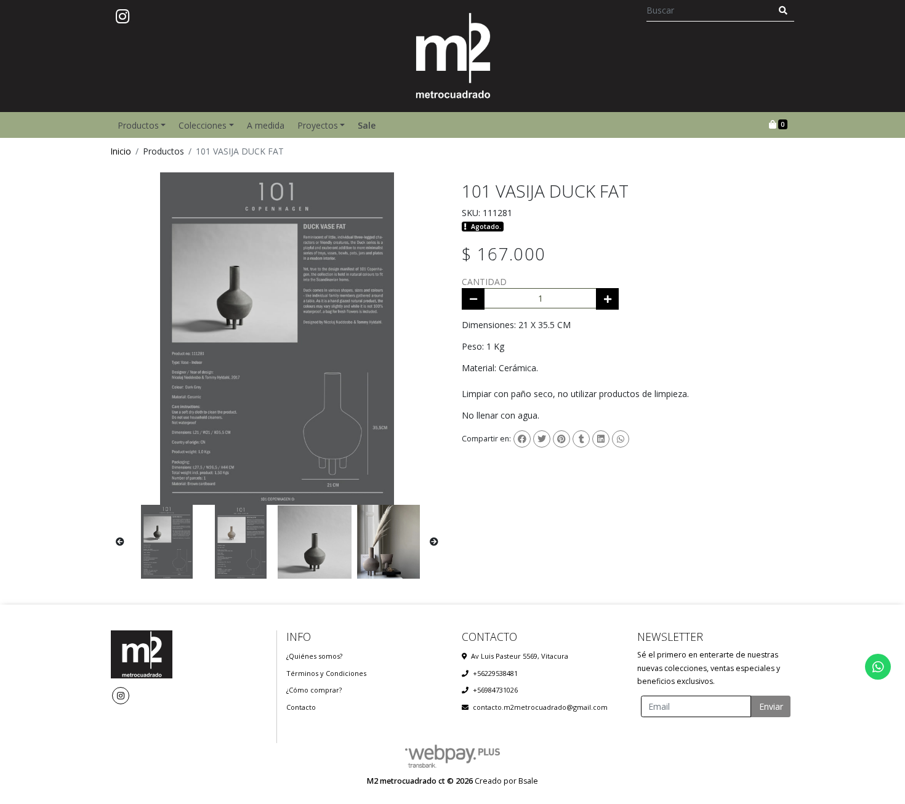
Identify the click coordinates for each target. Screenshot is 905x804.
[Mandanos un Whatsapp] (878, 667)
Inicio (120, 151)
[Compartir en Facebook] (522, 439)
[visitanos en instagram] (122, 16)
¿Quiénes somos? (314, 656)
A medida (265, 125)
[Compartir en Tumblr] (581, 439)
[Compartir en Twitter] (541, 439)
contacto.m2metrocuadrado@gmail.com (540, 707)
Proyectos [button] (317, 125)
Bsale (528, 781)
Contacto (301, 707)
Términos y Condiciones (326, 673)
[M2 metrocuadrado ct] (452, 56)
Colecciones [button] (203, 125)
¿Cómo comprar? (314, 689)
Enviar (771, 706)
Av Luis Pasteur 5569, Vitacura (519, 656)
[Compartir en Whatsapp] (620, 439)
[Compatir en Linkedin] (600, 439)
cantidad (484, 281)
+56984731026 (495, 689)
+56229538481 (495, 673)
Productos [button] (138, 125)
